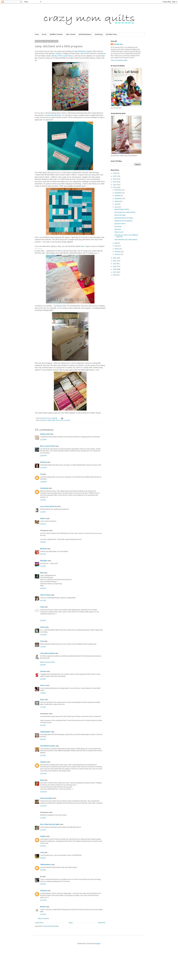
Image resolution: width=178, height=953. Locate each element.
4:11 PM (43, 566)
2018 (115, 173)
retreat (58, 420)
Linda (42, 607)
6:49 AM (43, 679)
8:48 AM (43, 858)
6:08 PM (43, 620)
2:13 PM (43, 512)
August (117, 201)
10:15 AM (43, 792)
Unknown (43, 890)
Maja (41, 573)
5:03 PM (43, 588)
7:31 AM (43, 707)
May (116, 243)
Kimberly (43, 462)
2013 (115, 187)
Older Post (101, 923)
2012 (115, 258)
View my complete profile (119, 60)
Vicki (42, 641)
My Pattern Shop (111, 34)
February (118, 251)
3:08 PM (43, 542)
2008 (115, 269)
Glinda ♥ (43, 518)
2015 (115, 182)
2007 (115, 272)
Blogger (97, 943)
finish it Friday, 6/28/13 (121, 209)
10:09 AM (43, 773)
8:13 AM (43, 725)
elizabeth (43, 762)
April (116, 246)
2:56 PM (43, 524)
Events (44, 34)
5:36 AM (43, 665)
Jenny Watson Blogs (47, 653)
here (82, 246)
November (118, 193)
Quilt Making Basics (85, 34)
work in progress (65, 420)
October (117, 195)
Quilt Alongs (99, 34)
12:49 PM (43, 482)
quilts (53, 420)
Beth (41, 780)
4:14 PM (43, 830)
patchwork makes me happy (123, 218)
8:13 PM (43, 846)
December (118, 190)
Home (37, 34)
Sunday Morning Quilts (53, 115)
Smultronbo (44, 488)
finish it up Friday (120, 215)
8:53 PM (43, 884)
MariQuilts (43, 561)
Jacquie (58, 53)
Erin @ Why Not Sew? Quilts (49, 824)
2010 (115, 264)
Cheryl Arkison (45, 595)
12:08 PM (43, 456)
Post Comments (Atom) (51, 926)
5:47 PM (43, 600)
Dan (82, 53)
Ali (41, 474)
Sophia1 (43, 836)
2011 (115, 261)
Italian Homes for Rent (47, 662)
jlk (41, 876)
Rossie (103, 53)
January (117, 254)
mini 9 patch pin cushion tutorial (124, 212)
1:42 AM (43, 647)
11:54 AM (43, 439)
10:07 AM (43, 900)
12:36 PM (43, 468)
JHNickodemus (45, 864)
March (117, 249)
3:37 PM (43, 554)
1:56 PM (43, 500)
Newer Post (39, 923)
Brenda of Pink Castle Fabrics (62, 56)
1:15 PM (43, 818)
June (116, 207)
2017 (115, 176)
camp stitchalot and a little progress (126, 239)
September (118, 198)
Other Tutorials (71, 34)
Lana (42, 852)
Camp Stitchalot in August (83, 51)
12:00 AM (43, 635)
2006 (115, 275)
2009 (115, 266)
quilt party (117, 229)
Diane (42, 699)
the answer (118, 226)
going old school (119, 223)
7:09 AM (43, 693)
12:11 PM (43, 806)
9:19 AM (43, 755)
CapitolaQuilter (45, 732)
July (116, 204)
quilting (49, 420)
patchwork (43, 420)
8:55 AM (43, 739)
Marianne (43, 549)
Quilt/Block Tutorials (56, 34)
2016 (115, 179)
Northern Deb (45, 434)
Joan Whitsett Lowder (47, 746)
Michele (43, 907)
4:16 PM (43, 914)
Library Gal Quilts (46, 798)
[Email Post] (61, 418)
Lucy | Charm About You (48, 506)
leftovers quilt (118, 232)
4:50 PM (43, 870)
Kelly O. (43, 685)
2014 (115, 185)
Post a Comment (43, 918)
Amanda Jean (118, 44)
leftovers (59, 306)
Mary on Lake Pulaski (47, 446)
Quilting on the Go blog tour (123, 221)
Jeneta (42, 627)
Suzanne (43, 671)
